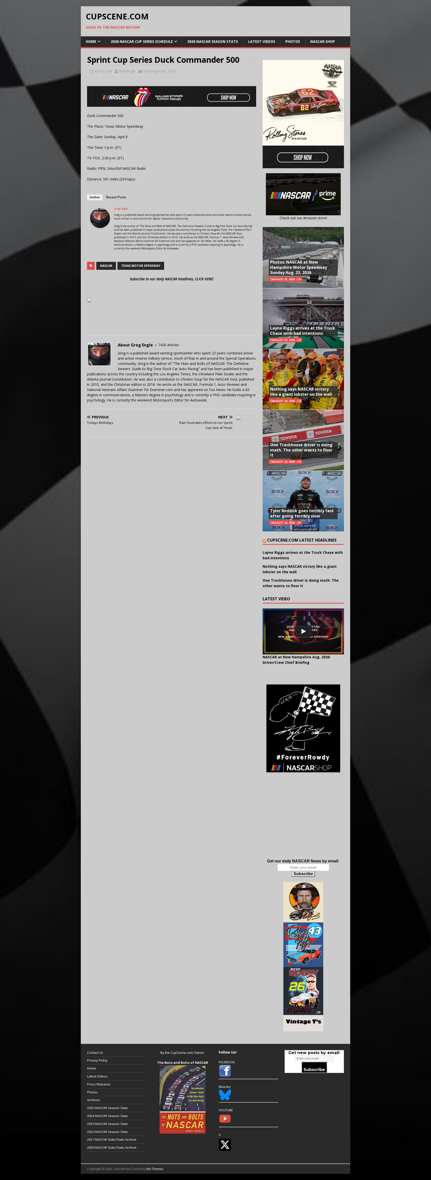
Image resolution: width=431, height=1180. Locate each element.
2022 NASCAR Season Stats (107, 1131)
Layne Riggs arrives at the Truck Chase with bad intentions (302, 330)
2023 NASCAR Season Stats (107, 1124)
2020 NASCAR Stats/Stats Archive (111, 1147)
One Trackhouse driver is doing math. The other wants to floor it (301, 450)
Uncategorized (155, 71)
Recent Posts (116, 197)
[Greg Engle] (100, 225)
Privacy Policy (97, 1060)
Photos (292, 41)
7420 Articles (168, 344)
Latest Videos (261, 41)
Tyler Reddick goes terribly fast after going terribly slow (302, 513)
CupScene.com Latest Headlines (301, 540)
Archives (93, 1100)
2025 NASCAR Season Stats (107, 1108)
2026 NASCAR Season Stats (212, 41)
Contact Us (95, 1052)
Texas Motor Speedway (140, 266)
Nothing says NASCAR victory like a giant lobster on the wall (301, 391)
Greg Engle (127, 71)
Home (91, 41)
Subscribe (303, 874)
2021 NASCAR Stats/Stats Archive (111, 1139)
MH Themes (154, 1169)
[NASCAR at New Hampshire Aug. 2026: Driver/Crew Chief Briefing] (303, 631)
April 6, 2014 (103, 71)
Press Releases (99, 1084)
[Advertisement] (303, 822)
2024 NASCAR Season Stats (107, 1116)
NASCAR (106, 266)
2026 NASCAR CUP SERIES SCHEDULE (142, 41)
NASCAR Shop (322, 41)
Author (95, 197)
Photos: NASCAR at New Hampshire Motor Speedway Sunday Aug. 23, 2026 (298, 267)
